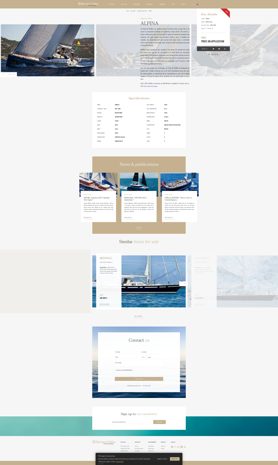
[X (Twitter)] (184, 447)
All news (139, 227)
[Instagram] (175, 447)
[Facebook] (172, 447)
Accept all (175, 459)
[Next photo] (14, 74)
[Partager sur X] (225, 48)
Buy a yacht (133, 10)
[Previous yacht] (95, 281)
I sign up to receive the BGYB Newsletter (124, 370)
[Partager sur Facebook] (213, 48)
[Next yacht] (183, 281)
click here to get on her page (149, 86)
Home (127, 10)
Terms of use (150, 450)
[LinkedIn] (181, 447)
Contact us (163, 446)
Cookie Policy (120, 461)
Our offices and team (139, 448)
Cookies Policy (151, 448)
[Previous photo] (3, 74)
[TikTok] (178, 447)
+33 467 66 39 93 (146, 385)
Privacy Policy (151, 446)
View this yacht (10, 304)
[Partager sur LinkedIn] (219, 48)
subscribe (159, 422)
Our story (136, 446)
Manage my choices (162, 459)
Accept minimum (101, 463)
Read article (88, 217)
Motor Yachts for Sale (125, 446)
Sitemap (162, 448)
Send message (139, 379)
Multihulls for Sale (124, 450)
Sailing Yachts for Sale (142, 10)
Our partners (137, 450)
